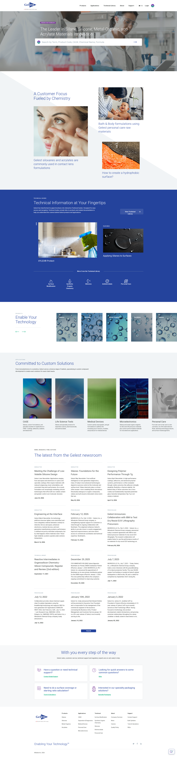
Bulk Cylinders (132, 720)
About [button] (122, 6)
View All (88, 631)
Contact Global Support (51, 676)
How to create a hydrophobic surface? (120, 174)
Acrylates (64, 727)
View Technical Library (130, 212)
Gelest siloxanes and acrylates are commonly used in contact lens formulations (56, 164)
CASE (79, 717)
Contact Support (132, 717)
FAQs (100, 676)
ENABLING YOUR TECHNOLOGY (48, 22)
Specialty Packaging (104, 694)
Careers (113, 724)
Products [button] (83, 6)
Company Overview (116, 717)
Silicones (88, 284)
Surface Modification (51, 285)
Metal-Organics (66, 724)
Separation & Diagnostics (85, 720)
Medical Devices (82, 724)
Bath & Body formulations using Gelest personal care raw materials (118, 127)
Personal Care (126, 284)
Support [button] (131, 6)
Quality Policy (115, 727)
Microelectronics (83, 731)
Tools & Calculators (50, 694)
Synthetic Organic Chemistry (69, 286)
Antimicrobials (107, 284)
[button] (17, 332)
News (112, 720)
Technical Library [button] (110, 6)
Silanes (64, 717)
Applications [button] (95, 6)
